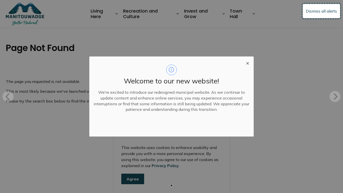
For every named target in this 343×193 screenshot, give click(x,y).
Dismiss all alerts (321, 11)
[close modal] (248, 63)
